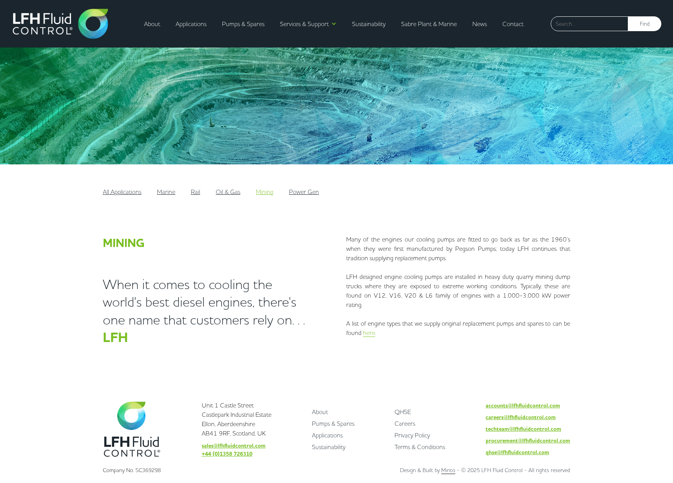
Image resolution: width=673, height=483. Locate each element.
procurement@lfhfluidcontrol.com (528, 440)
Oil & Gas (228, 192)
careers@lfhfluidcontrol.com (521, 417)
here (369, 333)
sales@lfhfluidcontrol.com (234, 446)
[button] (306, 24)
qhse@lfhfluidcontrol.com (517, 452)
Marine (166, 192)
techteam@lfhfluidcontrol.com (523, 429)
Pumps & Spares (243, 24)
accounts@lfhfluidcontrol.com (523, 405)
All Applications (122, 192)
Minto (448, 470)
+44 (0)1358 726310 (227, 454)
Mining (264, 192)
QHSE (403, 412)
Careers (405, 423)
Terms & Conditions (420, 447)
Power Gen (304, 192)
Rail (195, 192)
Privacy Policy (412, 435)
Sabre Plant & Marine (429, 24)
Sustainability (369, 24)
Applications (191, 24)
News (479, 24)
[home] (60, 24)
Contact (512, 24)
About (152, 24)
